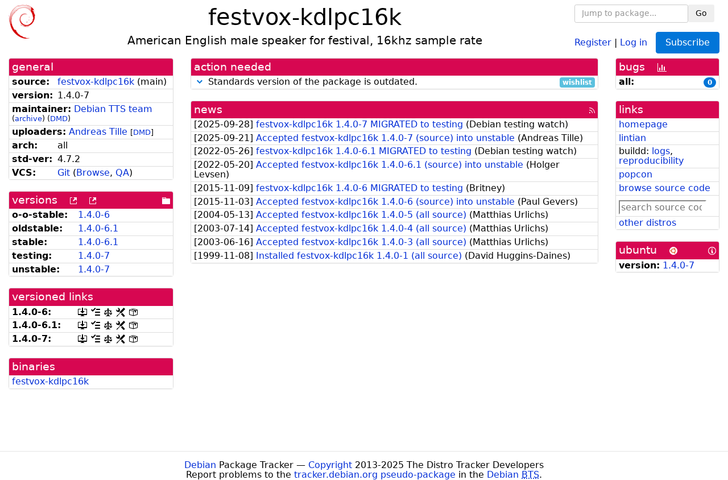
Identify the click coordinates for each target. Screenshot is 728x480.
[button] (199, 81)
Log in (633, 41)
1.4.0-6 (94, 214)
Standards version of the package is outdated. (398, 82)
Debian (200, 465)
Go (701, 13)
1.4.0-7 (94, 255)
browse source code (664, 188)
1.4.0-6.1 (98, 228)
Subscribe (687, 42)
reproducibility (651, 160)
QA (122, 172)
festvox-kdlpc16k (95, 81)
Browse (93, 172)
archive (28, 118)
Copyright (330, 465)
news (208, 109)
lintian (632, 138)
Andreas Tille (98, 131)
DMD (59, 118)
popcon (635, 174)
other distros (647, 222)
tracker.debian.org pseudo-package (375, 474)
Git (63, 172)
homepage (643, 124)
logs (661, 151)
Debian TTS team (113, 109)
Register (592, 41)
